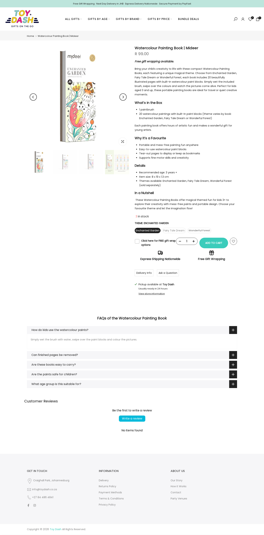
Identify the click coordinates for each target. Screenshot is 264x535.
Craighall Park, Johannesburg (51, 480)
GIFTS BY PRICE (159, 18)
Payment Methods (110, 492)
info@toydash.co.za (44, 489)
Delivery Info (144, 273)
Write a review (132, 418)
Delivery (104, 480)
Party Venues (179, 498)
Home (30, 36)
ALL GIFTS (72, 18)
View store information (151, 293)
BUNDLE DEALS (188, 18)
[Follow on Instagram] (34, 505)
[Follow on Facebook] (28, 505)
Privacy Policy (107, 504)
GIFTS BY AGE (98, 18)
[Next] (123, 97)
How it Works (178, 486)
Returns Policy (107, 486)
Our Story (176, 480)
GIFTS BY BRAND (127, 18)
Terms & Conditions (111, 498)
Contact (176, 492)
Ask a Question (168, 273)
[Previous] (33, 97)
